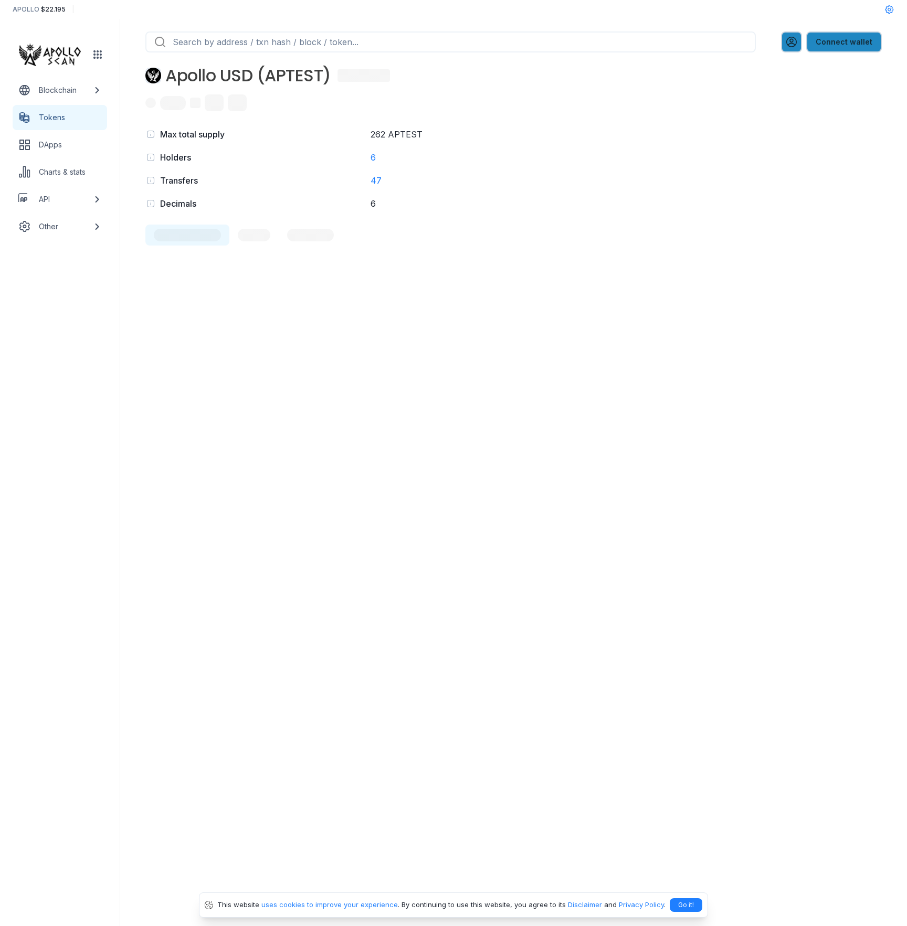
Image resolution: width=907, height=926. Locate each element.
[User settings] (889, 9)
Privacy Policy (641, 904)
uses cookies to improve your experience (329, 904)
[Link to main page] (53, 54)
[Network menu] (97, 54)
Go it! (686, 905)
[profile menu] (791, 41)
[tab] (187, 235)
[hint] (150, 134)
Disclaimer (585, 904)
